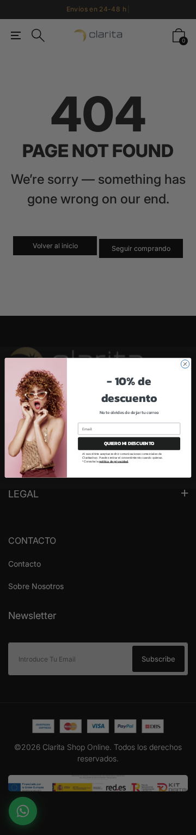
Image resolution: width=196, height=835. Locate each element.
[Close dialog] (185, 363)
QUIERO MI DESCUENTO (129, 443)
